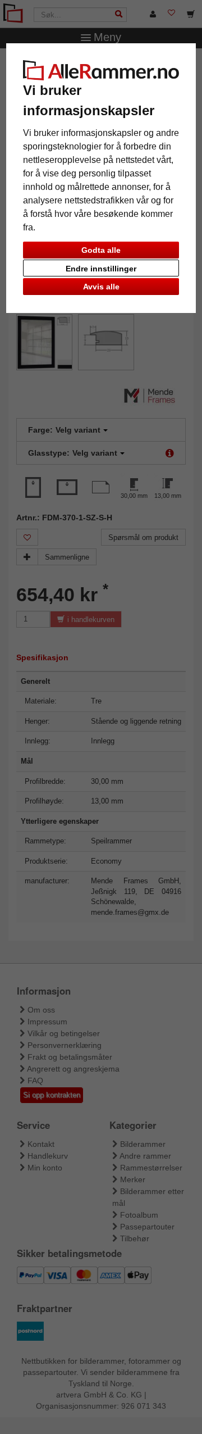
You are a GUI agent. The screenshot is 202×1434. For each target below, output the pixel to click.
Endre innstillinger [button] (101, 268)
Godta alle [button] (101, 250)
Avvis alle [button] (101, 286)
